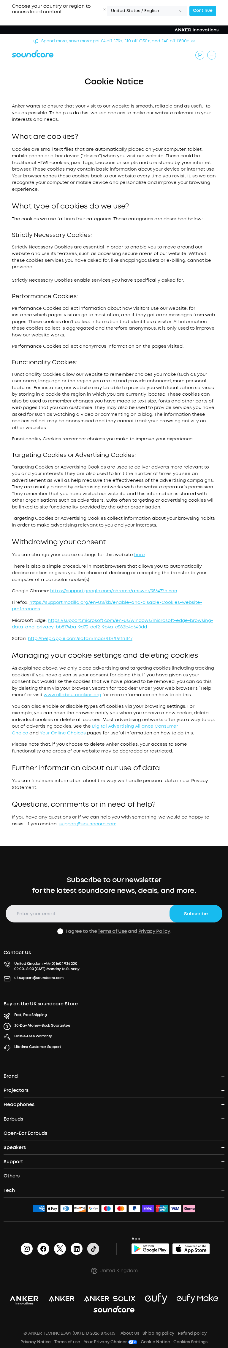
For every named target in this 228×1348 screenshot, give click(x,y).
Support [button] (13, 1161)
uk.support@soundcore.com (39, 977)
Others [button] (12, 1176)
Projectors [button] (16, 1090)
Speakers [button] (15, 1147)
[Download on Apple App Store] (191, 1248)
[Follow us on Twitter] (60, 1249)
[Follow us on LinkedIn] (77, 1249)
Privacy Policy (154, 931)
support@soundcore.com (87, 824)
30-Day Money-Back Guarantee (42, 1025)
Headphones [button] (19, 1104)
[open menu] (211, 55)
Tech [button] (9, 1190)
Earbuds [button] (13, 1119)
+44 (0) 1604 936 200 (60, 963)
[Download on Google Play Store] (150, 1248)
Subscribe (196, 914)
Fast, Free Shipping (30, 1014)
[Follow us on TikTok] (93, 1249)
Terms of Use (112, 931)
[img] (39, 1209)
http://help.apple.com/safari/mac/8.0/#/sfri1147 (80, 638)
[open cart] (199, 55)
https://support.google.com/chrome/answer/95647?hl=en (113, 591)
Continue (203, 10)
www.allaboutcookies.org (72, 695)
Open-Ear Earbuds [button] (25, 1133)
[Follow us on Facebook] (43, 1249)
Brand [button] (11, 1076)
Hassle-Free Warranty (33, 1036)
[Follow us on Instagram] (27, 1249)
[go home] (32, 53)
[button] (104, 9)
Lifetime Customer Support (37, 1046)
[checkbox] (60, 931)
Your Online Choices (63, 733)
